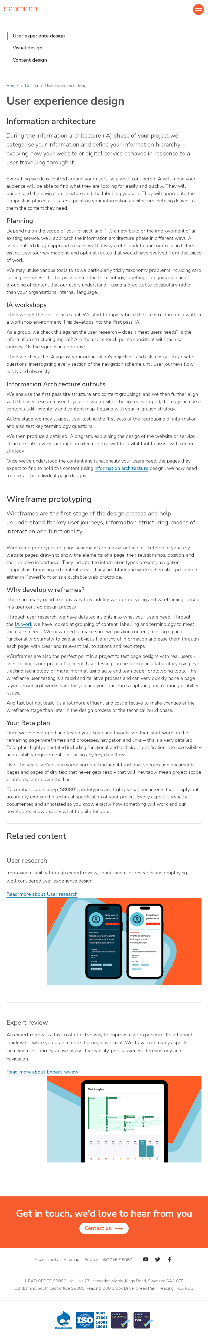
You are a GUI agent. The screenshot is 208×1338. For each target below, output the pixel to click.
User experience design (39, 36)
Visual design (27, 47)
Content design (30, 60)
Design (31, 85)
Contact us (98, 1228)
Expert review (27, 1022)
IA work (23, 624)
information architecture (121, 468)
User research (26, 860)
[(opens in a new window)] (146, 1260)
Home (12, 85)
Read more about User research (41, 894)
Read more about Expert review (42, 1072)
